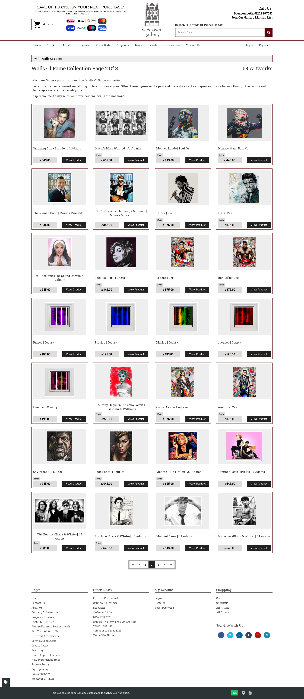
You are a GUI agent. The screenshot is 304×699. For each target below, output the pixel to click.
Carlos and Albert (104, 612)
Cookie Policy (40, 645)
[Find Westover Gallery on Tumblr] (248, 635)
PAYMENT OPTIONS (43, 622)
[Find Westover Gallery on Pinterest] (258, 635)
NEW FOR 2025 (102, 617)
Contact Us (193, 45)
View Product (74, 160)
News (138, 45)
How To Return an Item (45, 659)
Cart (218, 598)
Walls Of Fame (51, 58)
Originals (122, 45)
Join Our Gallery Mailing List (252, 17)
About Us (36, 607)
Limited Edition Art (105, 598)
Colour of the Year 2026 (107, 630)
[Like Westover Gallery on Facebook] (221, 635)
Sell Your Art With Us (44, 631)
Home (37, 45)
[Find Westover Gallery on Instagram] (267, 635)
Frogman (84, 45)
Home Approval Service (46, 655)
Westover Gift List (42, 678)
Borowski (99, 607)
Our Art (51, 45)
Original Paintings (105, 603)
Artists (67, 45)
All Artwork (223, 612)
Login (250, 45)
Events (152, 45)
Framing (37, 650)
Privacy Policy (40, 664)
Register (264, 45)
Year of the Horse (103, 635)
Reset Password (164, 607)
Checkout (222, 603)
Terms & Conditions (43, 640)
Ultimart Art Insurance (46, 636)
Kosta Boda (103, 45)
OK (235, 692)
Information (171, 45)
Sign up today (39, 669)
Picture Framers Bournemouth (50, 626)
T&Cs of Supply (40, 674)
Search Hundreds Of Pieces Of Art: (199, 25)
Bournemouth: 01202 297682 (253, 13)
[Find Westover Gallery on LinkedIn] (239, 635)
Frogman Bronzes (42, 617)
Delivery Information (45, 612)
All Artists (222, 607)
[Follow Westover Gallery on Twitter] (230, 635)
